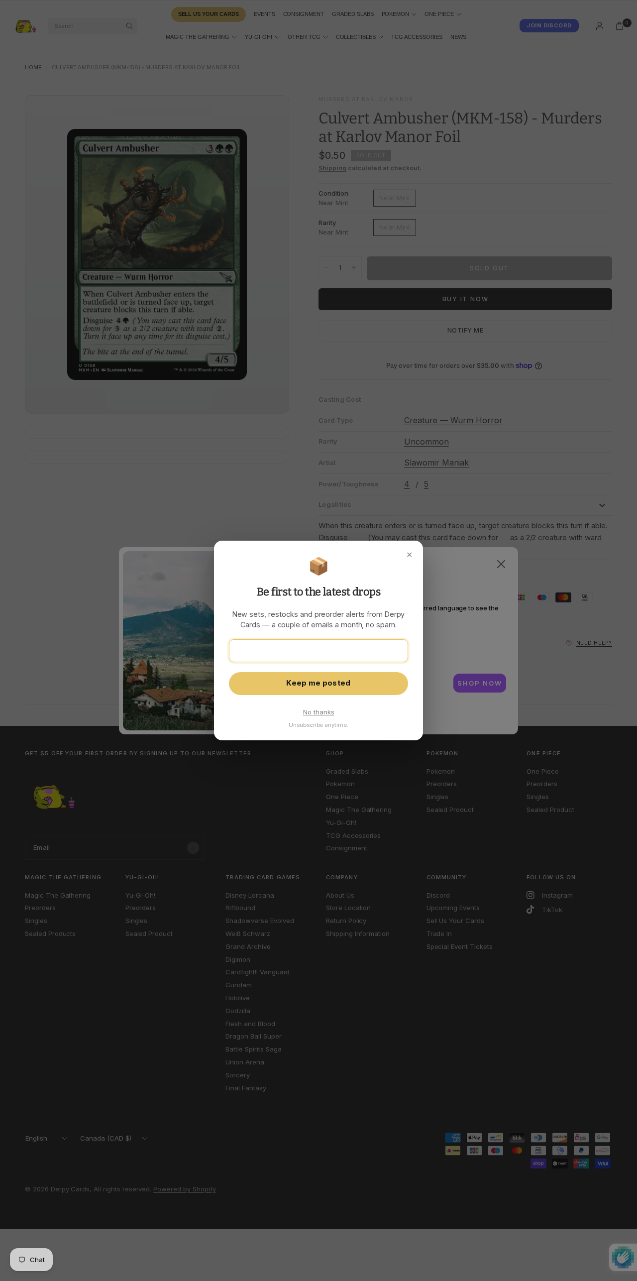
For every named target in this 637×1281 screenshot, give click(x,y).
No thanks (318, 712)
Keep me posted (318, 683)
